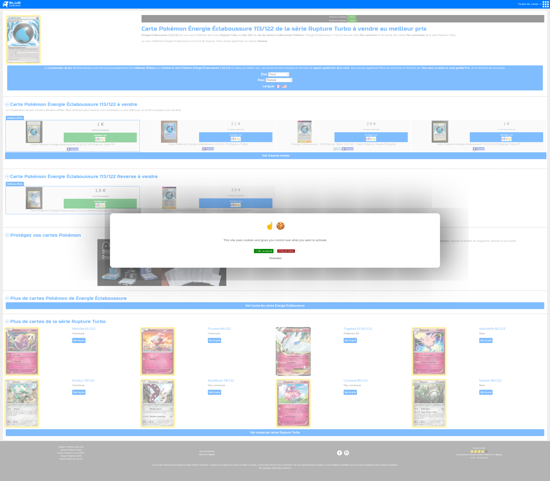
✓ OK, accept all (263, 251)
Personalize (275, 258)
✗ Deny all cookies (286, 251)
